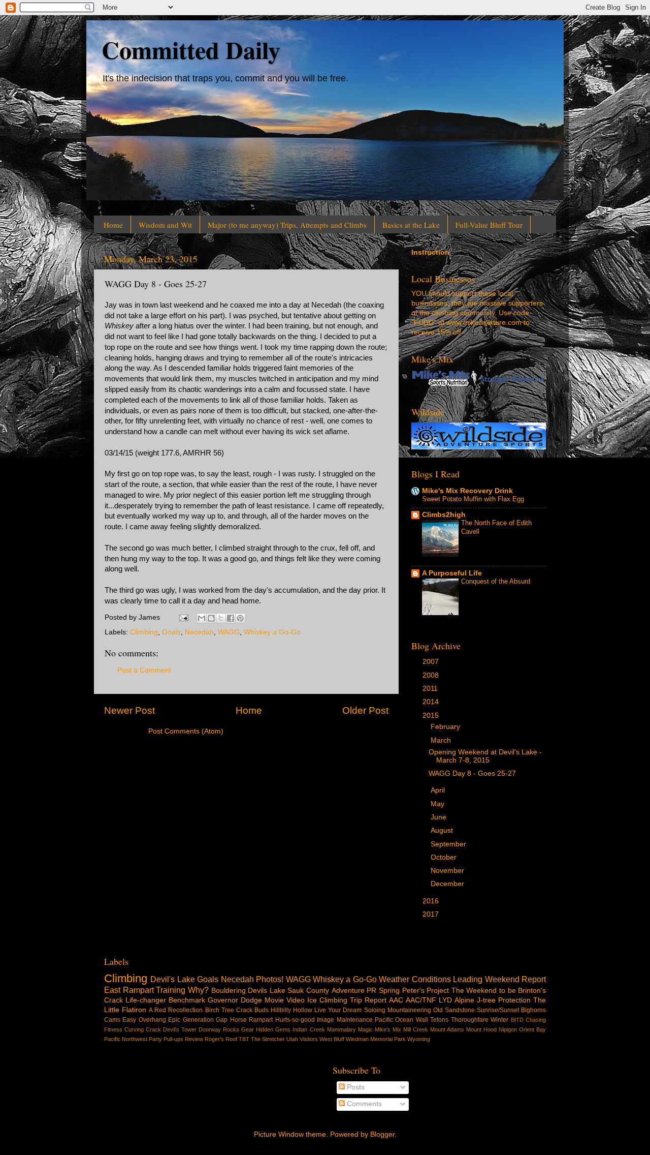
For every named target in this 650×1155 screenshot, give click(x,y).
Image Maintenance (344, 1019)
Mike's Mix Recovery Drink (467, 491)
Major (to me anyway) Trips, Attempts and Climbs (287, 225)
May (438, 804)
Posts (355, 1087)
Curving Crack (142, 1029)
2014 (431, 702)
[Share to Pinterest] (240, 618)
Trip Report (368, 1000)
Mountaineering (409, 1010)
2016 (431, 901)
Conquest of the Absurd (495, 581)
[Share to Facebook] (230, 618)
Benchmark (187, 1000)
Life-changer (145, 1000)
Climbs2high (444, 515)
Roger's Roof (221, 1039)
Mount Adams (447, 1029)
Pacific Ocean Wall (401, 1019)
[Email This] (202, 618)
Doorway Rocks (219, 1029)
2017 (431, 914)
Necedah (199, 632)
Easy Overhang (144, 1019)
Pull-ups (173, 1039)
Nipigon (508, 1029)
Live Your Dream (338, 1010)
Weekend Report (515, 979)
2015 (431, 715)
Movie (274, 1000)
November (448, 870)
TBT (244, 1039)
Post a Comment (144, 670)
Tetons (439, 1019)
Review (194, 1039)
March (442, 740)
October (445, 857)
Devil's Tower (180, 1029)
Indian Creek (308, 1029)
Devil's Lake (172, 979)
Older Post (365, 710)
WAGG (229, 632)
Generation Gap (205, 1019)
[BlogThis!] (211, 618)
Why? (198, 989)
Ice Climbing (327, 1000)
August (443, 830)
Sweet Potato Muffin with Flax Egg (473, 499)
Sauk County (308, 990)
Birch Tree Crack (228, 1010)
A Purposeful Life (452, 573)
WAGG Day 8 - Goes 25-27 (472, 773)
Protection (514, 1000)
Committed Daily (191, 49)
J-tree (486, 1000)
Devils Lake (266, 990)
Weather (394, 979)
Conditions (431, 979)
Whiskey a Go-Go (272, 632)
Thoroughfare (470, 1019)
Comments (363, 1104)
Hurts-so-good (295, 1019)
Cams (112, 1019)
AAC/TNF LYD (429, 1000)
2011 (431, 688)
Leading (467, 979)
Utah (292, 1039)
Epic (174, 1019)
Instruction (430, 252)
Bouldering (228, 990)
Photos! (269, 979)
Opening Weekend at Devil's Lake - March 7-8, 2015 (485, 756)
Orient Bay (532, 1029)
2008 (431, 675)
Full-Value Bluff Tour (489, 225)
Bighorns (533, 1010)
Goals (171, 632)
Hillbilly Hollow (291, 1010)
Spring (389, 990)
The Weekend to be (483, 990)
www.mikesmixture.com (484, 322)
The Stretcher (268, 1039)
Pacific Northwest (125, 1039)
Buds (261, 1010)
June (439, 817)
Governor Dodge (235, 1000)
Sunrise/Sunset (498, 1010)
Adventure (348, 990)
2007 (431, 661)
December (448, 884)
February (446, 727)
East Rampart (129, 989)
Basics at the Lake (411, 225)
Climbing (144, 632)
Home (113, 225)
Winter (499, 1019)
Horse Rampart (251, 1019)
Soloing (374, 1010)
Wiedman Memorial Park (376, 1039)
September (449, 844)
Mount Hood (481, 1029)
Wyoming (418, 1039)
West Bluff (331, 1039)
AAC (396, 1000)
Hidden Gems (273, 1029)
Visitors (309, 1039)
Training (170, 989)
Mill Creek (415, 1029)
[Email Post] (183, 617)
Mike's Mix (388, 1029)
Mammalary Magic (350, 1029)
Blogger (382, 1134)
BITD (517, 1020)
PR (371, 990)
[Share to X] (221, 618)
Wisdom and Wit (165, 225)
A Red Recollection (176, 1010)
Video (295, 1000)
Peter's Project (425, 990)
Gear (247, 1029)
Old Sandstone (454, 1010)
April (439, 790)
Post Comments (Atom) (185, 731)
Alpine (464, 1000)
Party (155, 1039)
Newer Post (129, 710)
